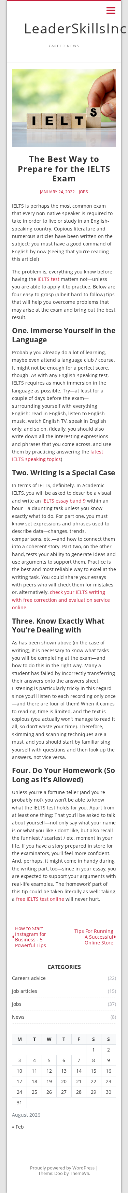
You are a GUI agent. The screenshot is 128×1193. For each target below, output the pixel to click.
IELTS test (48, 279)
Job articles (24, 991)
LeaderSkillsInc (75, 28)
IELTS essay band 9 (64, 500)
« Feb (18, 1126)
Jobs (83, 192)
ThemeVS (79, 1173)
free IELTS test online (40, 899)
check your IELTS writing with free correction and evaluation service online (61, 600)
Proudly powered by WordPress (62, 1168)
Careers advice (29, 978)
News (18, 1017)
